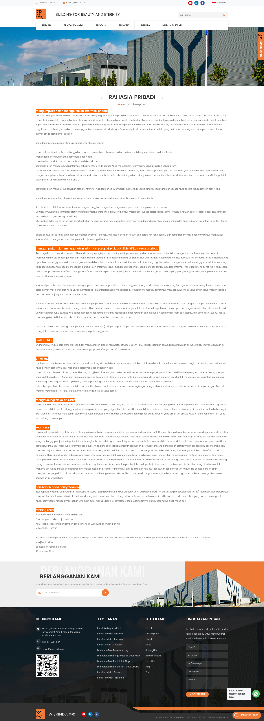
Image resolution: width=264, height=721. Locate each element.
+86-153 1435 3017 (48, 2)
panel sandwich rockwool (110, 639)
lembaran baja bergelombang (112, 650)
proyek (124, 25)
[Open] (261, 46)
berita (145, 25)
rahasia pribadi (139, 104)
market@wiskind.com (76, 2)
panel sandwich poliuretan (110, 678)
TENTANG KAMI (73, 25)
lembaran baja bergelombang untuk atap (118, 656)
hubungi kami (172, 25)
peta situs (150, 661)
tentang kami (152, 634)
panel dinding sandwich (109, 628)
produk (101, 25)
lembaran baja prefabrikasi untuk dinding (118, 667)
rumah (46, 25)
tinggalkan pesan (249, 715)
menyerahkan (197, 694)
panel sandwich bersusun (110, 634)
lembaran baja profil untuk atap (113, 661)
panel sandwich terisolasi (110, 672)
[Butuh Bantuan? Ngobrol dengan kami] (256, 693)
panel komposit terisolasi (110, 645)
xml (147, 672)
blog (147, 667)
